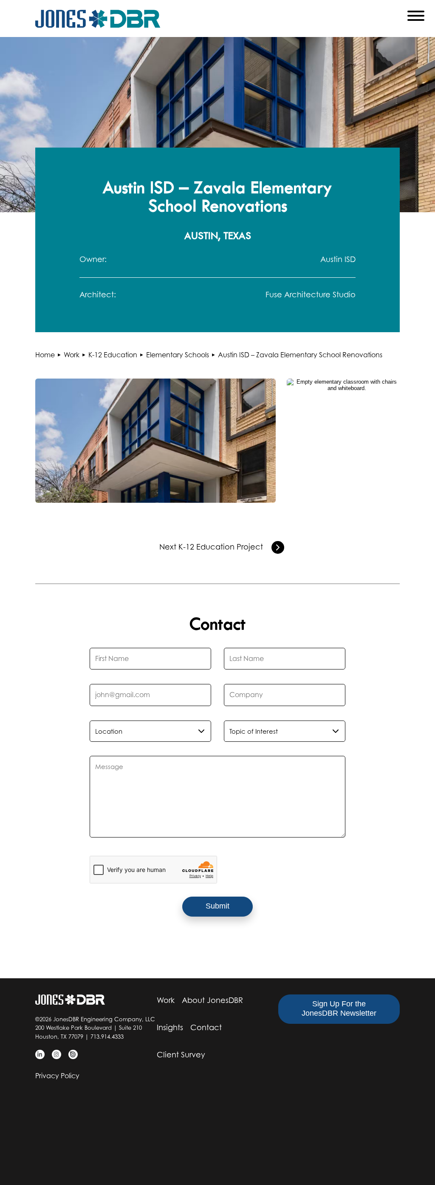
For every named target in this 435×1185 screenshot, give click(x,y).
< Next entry (277, 547)
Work (166, 1000)
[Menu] (416, 17)
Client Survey (181, 1054)
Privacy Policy (57, 1075)
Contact (206, 1027)
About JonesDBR (212, 1000)
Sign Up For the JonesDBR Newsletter (339, 1008)
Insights (170, 1027)
